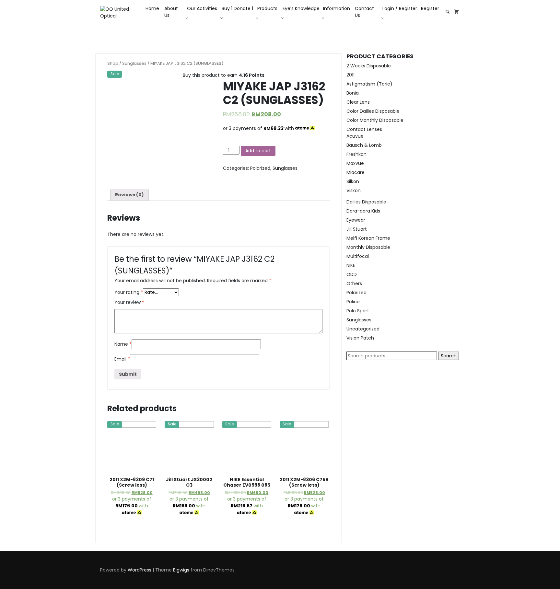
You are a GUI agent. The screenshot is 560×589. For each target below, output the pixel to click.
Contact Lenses (364, 129)
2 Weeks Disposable (368, 66)
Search (449, 355)
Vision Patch (360, 338)
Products (267, 8)
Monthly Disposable (368, 247)
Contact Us (364, 11)
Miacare (355, 172)
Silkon (352, 181)
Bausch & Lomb (364, 145)
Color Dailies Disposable (373, 111)
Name (123, 344)
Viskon (353, 190)
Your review (129, 302)
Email (122, 359)
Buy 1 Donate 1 (237, 8)
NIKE (350, 265)
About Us (171, 11)
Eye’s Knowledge (301, 8)
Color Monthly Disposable (374, 120)
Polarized (260, 168)
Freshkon (356, 154)
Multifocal (357, 256)
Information (336, 8)
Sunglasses (134, 63)
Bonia (352, 93)
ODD (351, 274)
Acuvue (355, 136)
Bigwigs (181, 570)
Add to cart (258, 150)
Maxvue (355, 163)
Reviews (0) (129, 194)
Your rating (128, 292)
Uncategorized (362, 329)
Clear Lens (358, 102)
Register (430, 8)
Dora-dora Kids (363, 211)
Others (354, 283)
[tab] (129, 195)
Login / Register (399, 8)
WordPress (139, 570)
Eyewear (355, 220)
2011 (350, 75)
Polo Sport (357, 310)
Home (152, 8)
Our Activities (202, 8)
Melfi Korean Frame (368, 238)
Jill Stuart (356, 229)
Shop (112, 63)
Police (353, 301)
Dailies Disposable (366, 202)
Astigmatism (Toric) (369, 84)
